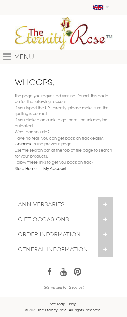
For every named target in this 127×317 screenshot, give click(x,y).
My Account (54, 168)
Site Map (57, 303)
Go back (23, 144)
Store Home (26, 168)
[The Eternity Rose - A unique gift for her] (64, 33)
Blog (72, 303)
